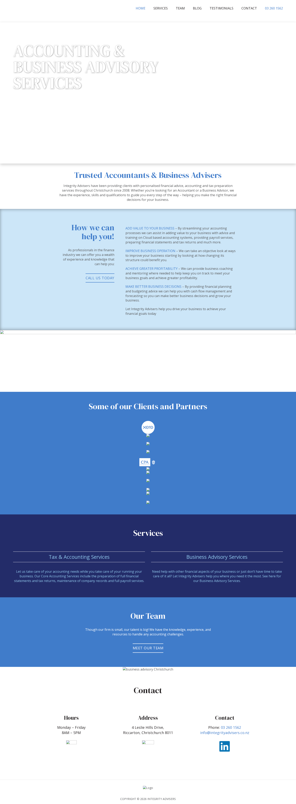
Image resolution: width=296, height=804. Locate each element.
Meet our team (148, 647)
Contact (249, 8)
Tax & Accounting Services (79, 556)
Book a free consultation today (47, 99)
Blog (197, 8)
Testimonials (221, 8)
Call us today (100, 277)
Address (148, 718)
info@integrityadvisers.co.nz (224, 732)
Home (140, 8)
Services (160, 8)
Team (180, 8)
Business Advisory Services (216, 556)
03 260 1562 (274, 8)
